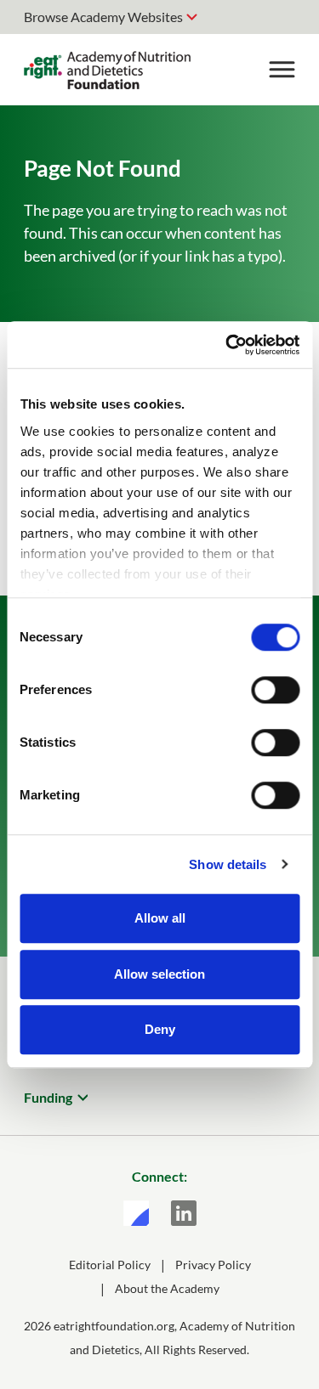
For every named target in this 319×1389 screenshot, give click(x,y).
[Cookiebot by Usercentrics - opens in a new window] (227, 345)
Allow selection (159, 974)
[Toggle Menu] (281, 69)
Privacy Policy (213, 1264)
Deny (160, 1029)
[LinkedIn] (184, 1213)
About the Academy (167, 1288)
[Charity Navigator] (136, 1213)
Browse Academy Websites (103, 16)
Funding (48, 1097)
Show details (227, 864)
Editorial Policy (110, 1264)
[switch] (275, 689)
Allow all (159, 918)
